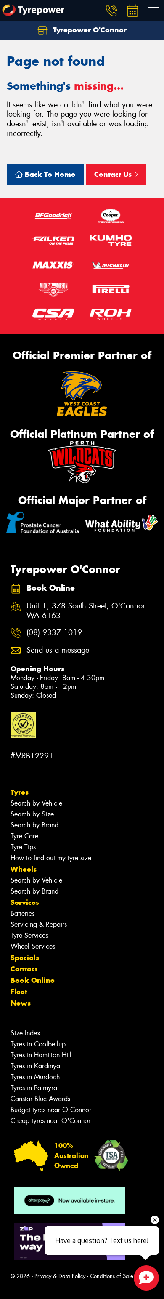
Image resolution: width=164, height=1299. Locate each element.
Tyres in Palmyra (34, 1087)
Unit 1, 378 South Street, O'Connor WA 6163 (85, 611)
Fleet (19, 991)
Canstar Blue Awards (40, 1098)
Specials (25, 957)
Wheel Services (33, 946)
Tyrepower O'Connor (89, 30)
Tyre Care (24, 836)
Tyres (20, 792)
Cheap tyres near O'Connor (50, 1120)
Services (25, 902)
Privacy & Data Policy (59, 1276)
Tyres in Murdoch (35, 1076)
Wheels (24, 869)
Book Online (33, 980)
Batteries (22, 913)
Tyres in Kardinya (35, 1066)
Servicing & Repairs (39, 924)
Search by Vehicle (36, 803)
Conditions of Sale (111, 1276)
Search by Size (32, 814)
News (21, 1003)
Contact (24, 969)
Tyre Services (29, 935)
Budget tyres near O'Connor (51, 1109)
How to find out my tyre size (51, 858)
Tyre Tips (23, 847)
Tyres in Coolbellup (38, 1044)
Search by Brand (34, 825)
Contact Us (114, 174)
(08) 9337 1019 (54, 632)
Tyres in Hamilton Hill (41, 1055)
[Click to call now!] (111, 10)
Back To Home (49, 174)
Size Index (25, 1033)
